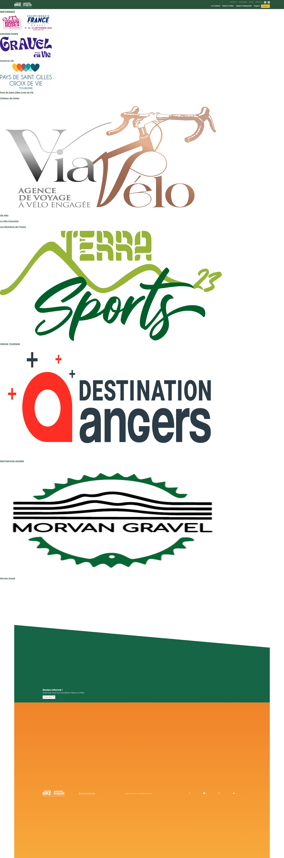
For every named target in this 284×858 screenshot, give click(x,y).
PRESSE (251, 2)
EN (265, 2)
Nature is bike (228, 6)
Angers (257, 6)
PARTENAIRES (243, 2)
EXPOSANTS (233, 2)
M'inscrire (48, 697)
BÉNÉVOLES (259, 2)
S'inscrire (265, 6)
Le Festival (215, 6)
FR (269, 2)
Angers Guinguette (244, 6)
